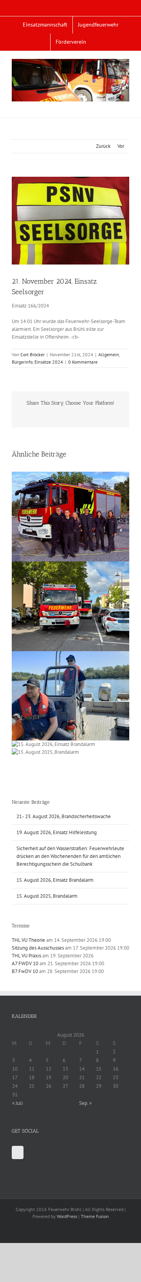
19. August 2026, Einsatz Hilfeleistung (56, 832)
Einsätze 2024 (48, 362)
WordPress (67, 1216)
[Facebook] (18, 1152)
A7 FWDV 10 (25, 963)
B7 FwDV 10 (25, 971)
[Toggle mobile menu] (126, 105)
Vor (121, 146)
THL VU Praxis (26, 955)
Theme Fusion (95, 1216)
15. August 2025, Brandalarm (47, 896)
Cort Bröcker (32, 354)
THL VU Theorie (28, 940)
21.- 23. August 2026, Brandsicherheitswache (63, 816)
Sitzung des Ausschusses (38, 948)
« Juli (17, 1103)
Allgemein (108, 354)
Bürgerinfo (22, 362)
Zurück (103, 146)
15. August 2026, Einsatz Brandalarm (55, 880)
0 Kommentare (83, 362)
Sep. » (85, 1103)
